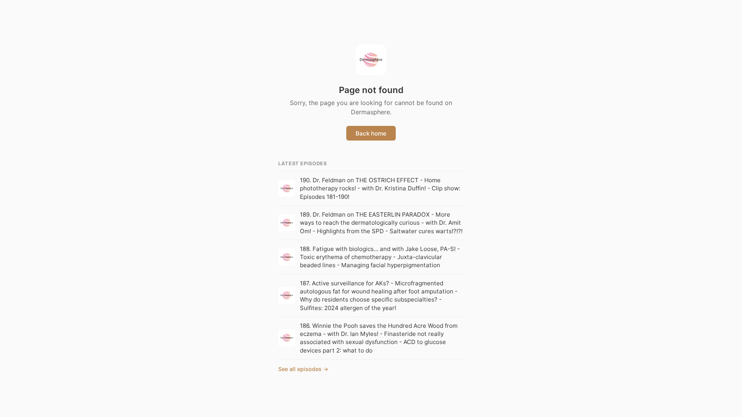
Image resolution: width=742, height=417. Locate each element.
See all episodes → (303, 369)
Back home (371, 133)
